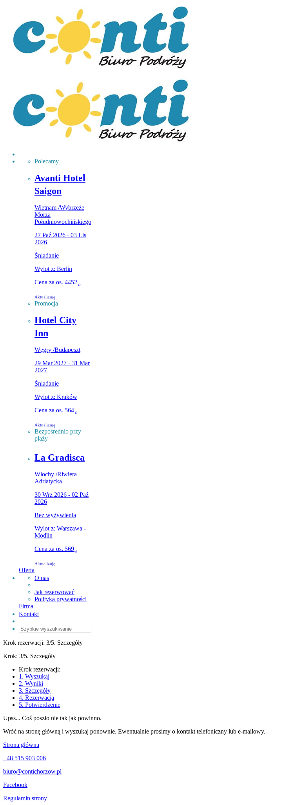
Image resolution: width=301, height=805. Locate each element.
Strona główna (21, 744)
